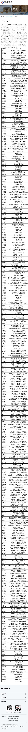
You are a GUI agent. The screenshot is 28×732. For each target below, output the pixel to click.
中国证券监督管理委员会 (13, 716)
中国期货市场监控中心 (13, 720)
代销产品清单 (9, 16)
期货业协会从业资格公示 (13, 718)
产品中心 (16, 16)
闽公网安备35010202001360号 (17, 726)
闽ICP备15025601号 (5, 726)
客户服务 (3, 16)
